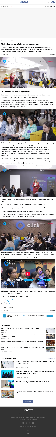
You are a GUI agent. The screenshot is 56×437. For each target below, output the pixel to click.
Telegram (23, 315)
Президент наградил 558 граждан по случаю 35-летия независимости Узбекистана (32, 382)
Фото (31, 414)
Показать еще (28, 401)
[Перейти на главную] (24, 2)
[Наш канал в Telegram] (26, 423)
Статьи (27, 414)
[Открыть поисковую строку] (46, 2)
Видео (35, 414)
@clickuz (10, 302)
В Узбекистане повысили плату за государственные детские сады (34, 391)
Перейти (50, 316)
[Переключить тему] (53, 2)
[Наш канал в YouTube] (33, 423)
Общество (18, 367)
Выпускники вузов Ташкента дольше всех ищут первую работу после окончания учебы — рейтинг (35, 372)
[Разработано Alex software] (28, 434)
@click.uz (10, 304)
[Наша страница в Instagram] (23, 423)
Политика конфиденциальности (28, 426)
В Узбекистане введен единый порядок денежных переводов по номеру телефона (35, 362)
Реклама (3, 40)
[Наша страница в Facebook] (30, 423)
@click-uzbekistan (12, 300)
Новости (21, 414)
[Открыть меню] (2, 2)
